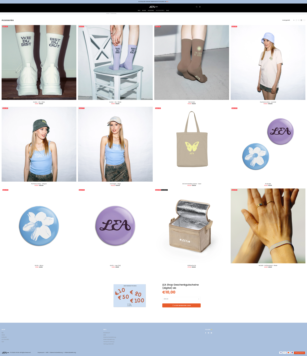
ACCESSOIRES (5, 339)
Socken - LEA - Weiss (39, 102)
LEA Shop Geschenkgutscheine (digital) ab (180, 286)
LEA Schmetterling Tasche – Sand (191, 184)
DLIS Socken (191, 102)
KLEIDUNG (4, 337)
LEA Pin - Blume (39, 265)
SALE (3, 341)
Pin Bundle (268, 184)
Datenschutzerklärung (109, 337)
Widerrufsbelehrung (108, 339)
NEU (3, 333)
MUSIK (3, 335)
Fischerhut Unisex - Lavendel (268, 102)
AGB (104, 335)
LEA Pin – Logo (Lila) (115, 265)
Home (107, 13)
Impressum (106, 333)
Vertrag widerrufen (108, 344)
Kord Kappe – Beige (115, 184)
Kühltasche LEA (192, 265)
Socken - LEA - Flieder (115, 102)
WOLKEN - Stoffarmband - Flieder (268, 265)
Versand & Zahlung (108, 341)
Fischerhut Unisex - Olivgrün (39, 184)
